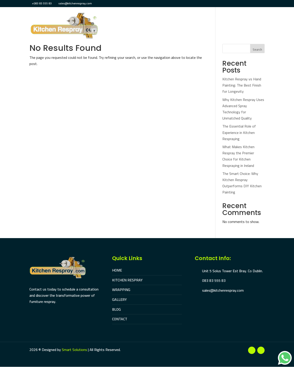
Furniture (174, 19)
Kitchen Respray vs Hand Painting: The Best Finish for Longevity (241, 85)
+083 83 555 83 (42, 3)
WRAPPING (121, 289)
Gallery (211, 19)
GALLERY (119, 299)
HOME (117, 270)
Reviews (232, 19)
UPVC (193, 19)
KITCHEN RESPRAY (127, 280)
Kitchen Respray (119, 19)
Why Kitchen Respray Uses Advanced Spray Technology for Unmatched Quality (243, 109)
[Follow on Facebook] (251, 350)
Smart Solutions (74, 349)
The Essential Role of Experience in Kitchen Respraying (239, 132)
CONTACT (119, 318)
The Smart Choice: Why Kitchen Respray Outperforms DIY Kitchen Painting (242, 183)
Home (93, 19)
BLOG (116, 309)
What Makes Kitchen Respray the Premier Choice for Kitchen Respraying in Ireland (238, 156)
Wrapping (149, 19)
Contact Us (98, 33)
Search (257, 49)
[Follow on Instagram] (261, 350)
